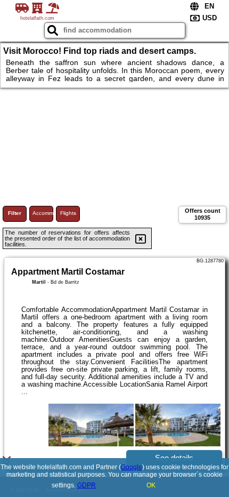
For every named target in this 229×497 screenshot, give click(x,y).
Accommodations (42, 213)
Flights (68, 213)
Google (131, 467)
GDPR (86, 485)
